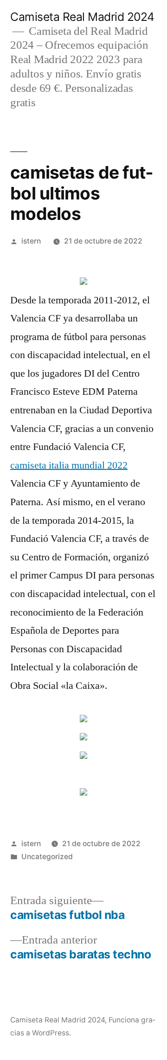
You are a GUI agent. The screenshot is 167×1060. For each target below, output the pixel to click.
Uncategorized (47, 856)
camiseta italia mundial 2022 (69, 465)
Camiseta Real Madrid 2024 (82, 17)
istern (31, 241)
